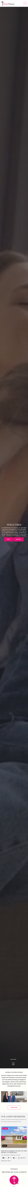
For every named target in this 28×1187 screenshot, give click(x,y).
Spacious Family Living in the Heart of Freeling (14, 1152)
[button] (3, 1137)
